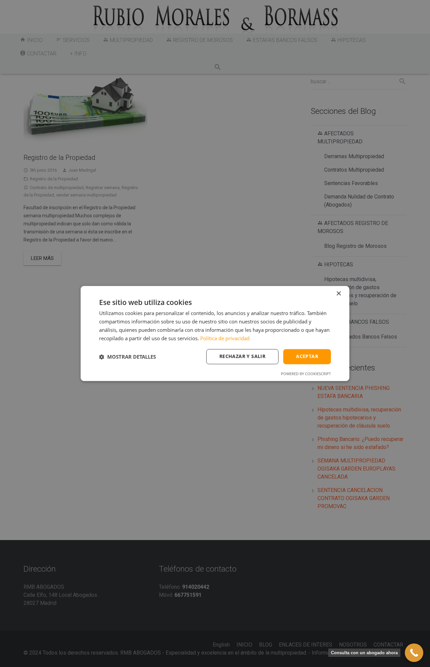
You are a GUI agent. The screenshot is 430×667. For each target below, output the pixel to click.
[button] (127, 357)
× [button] (338, 293)
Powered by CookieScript (306, 373)
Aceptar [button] (307, 356)
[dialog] (215, 333)
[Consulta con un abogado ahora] (414, 652)
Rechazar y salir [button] (242, 356)
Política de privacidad (225, 338)
